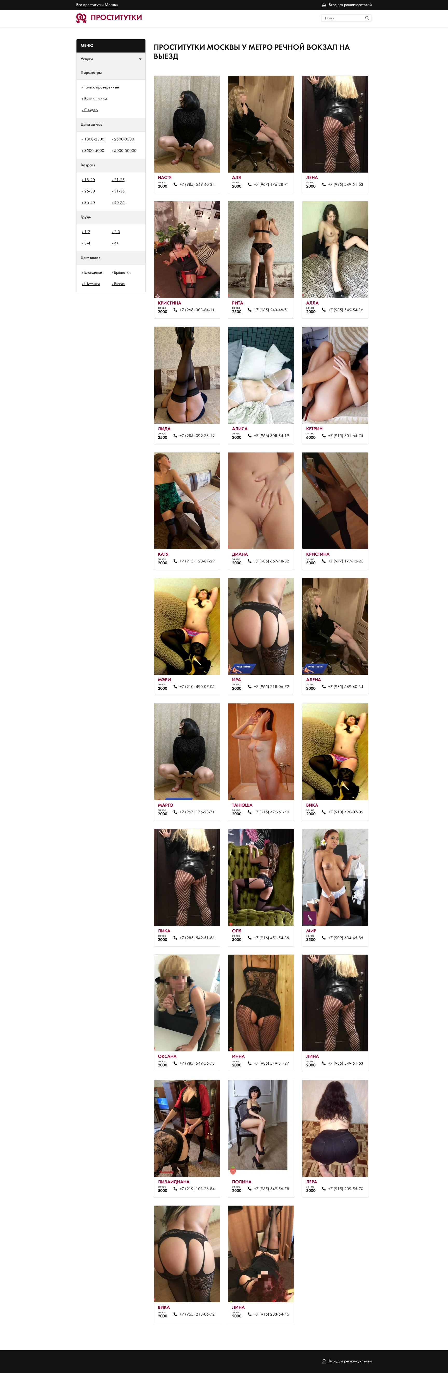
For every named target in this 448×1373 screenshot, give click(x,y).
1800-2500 (94, 139)
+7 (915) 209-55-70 (345, 1189)
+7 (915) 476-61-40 (271, 812)
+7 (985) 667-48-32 (271, 561)
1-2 (87, 232)
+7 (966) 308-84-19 (271, 436)
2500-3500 (124, 139)
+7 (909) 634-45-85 (345, 938)
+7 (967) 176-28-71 (271, 185)
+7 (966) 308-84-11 (197, 310)
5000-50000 (125, 151)
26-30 (89, 191)
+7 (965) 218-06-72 (271, 687)
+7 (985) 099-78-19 (197, 436)
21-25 (119, 180)
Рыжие (119, 284)
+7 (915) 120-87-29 (197, 561)
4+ (116, 243)
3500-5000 (94, 151)
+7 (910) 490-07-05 (197, 687)
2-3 (117, 232)
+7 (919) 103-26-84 (197, 1189)
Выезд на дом (95, 99)
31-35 (119, 191)
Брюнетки (122, 273)
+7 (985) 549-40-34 (197, 185)
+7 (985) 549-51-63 (345, 185)
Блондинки (93, 273)
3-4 (87, 243)
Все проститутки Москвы (97, 5)
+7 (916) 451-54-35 (271, 938)
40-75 (119, 203)
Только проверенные (101, 87)
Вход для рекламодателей (350, 5)
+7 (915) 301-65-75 (345, 436)
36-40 (89, 203)
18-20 (89, 180)
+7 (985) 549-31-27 (271, 1064)
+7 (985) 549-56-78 (197, 1064)
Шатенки (92, 284)
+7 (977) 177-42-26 (345, 561)
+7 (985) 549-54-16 (345, 310)
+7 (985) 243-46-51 (271, 310)
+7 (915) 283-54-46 (271, 1314)
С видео (91, 110)
